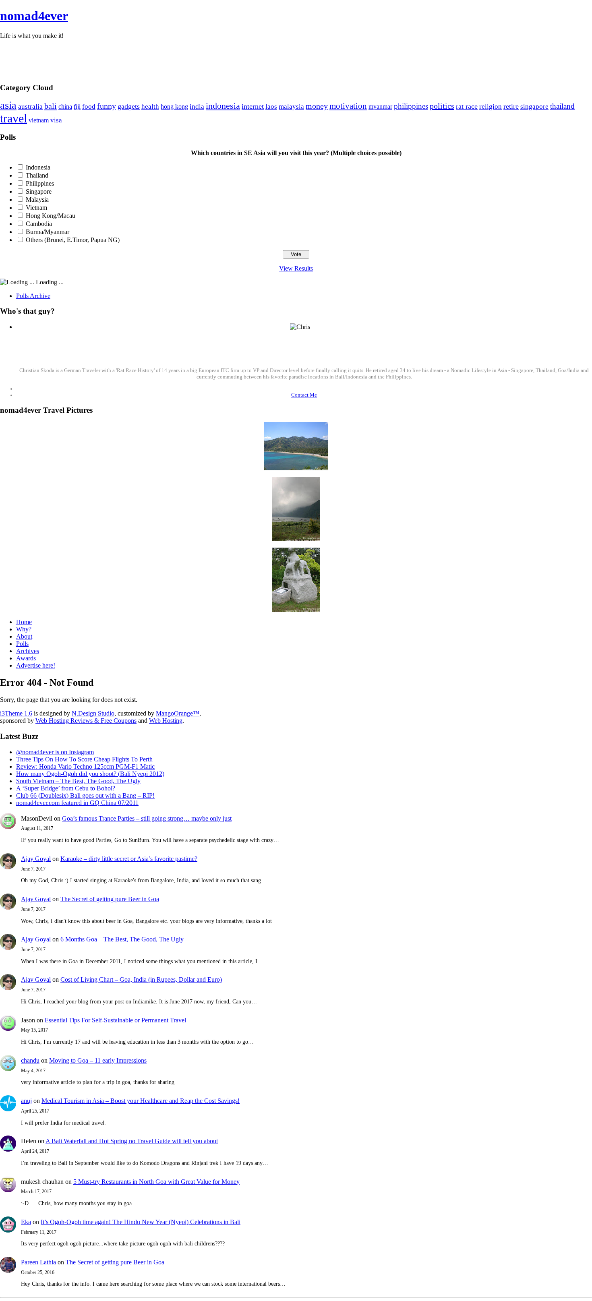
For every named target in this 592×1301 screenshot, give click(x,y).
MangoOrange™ (177, 713)
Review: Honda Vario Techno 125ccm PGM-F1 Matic (85, 766)
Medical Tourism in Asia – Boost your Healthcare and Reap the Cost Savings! (140, 1100)
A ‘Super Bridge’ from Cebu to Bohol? (65, 788)
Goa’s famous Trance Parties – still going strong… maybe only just (147, 818)
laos (271, 106)
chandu (30, 1060)
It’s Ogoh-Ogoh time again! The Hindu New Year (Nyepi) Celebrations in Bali (140, 1221)
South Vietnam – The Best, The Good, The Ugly (78, 781)
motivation (348, 106)
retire (511, 106)
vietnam (39, 120)
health (150, 106)
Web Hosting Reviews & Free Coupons (86, 720)
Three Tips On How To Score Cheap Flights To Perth (84, 759)
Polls (22, 643)
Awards (26, 658)
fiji (77, 106)
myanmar (380, 106)
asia (8, 105)
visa (56, 120)
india (197, 106)
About (24, 636)
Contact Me (304, 395)
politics (442, 105)
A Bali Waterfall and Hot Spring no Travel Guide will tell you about (132, 1141)
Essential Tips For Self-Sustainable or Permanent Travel (115, 1020)
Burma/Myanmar (47, 231)
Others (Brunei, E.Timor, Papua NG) (73, 239)
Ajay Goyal (36, 858)
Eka (26, 1221)
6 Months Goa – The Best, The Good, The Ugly (122, 939)
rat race (467, 106)
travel (13, 118)
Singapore (39, 191)
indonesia (223, 106)
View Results (296, 268)
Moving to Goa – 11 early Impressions (98, 1060)
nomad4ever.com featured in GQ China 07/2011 (77, 802)
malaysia (291, 106)
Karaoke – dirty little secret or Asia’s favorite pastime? (128, 858)
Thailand (37, 175)
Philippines (40, 183)
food (88, 106)
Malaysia (37, 199)
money (317, 105)
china (65, 106)
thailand (562, 106)
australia (30, 106)
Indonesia (38, 167)
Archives (27, 650)
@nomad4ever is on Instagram (55, 752)
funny (106, 106)
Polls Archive (33, 295)
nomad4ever (34, 15)
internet (253, 106)
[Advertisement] (296, 57)
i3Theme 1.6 (16, 713)
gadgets (129, 106)
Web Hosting (165, 720)
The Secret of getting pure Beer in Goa (109, 899)
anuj (26, 1100)
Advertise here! (35, 665)
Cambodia (39, 223)
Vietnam (36, 207)
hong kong (174, 106)
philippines (411, 106)
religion (490, 106)
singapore (534, 106)
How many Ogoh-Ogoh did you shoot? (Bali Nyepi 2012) (90, 773)
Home (24, 621)
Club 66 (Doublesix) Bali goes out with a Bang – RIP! (85, 795)
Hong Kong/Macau (50, 215)
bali (50, 105)
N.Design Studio (93, 713)
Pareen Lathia (38, 1262)
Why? (23, 629)
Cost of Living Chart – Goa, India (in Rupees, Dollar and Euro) (141, 979)
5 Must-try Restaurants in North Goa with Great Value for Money (156, 1181)
